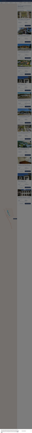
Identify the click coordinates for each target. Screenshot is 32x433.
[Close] (31, 431)
